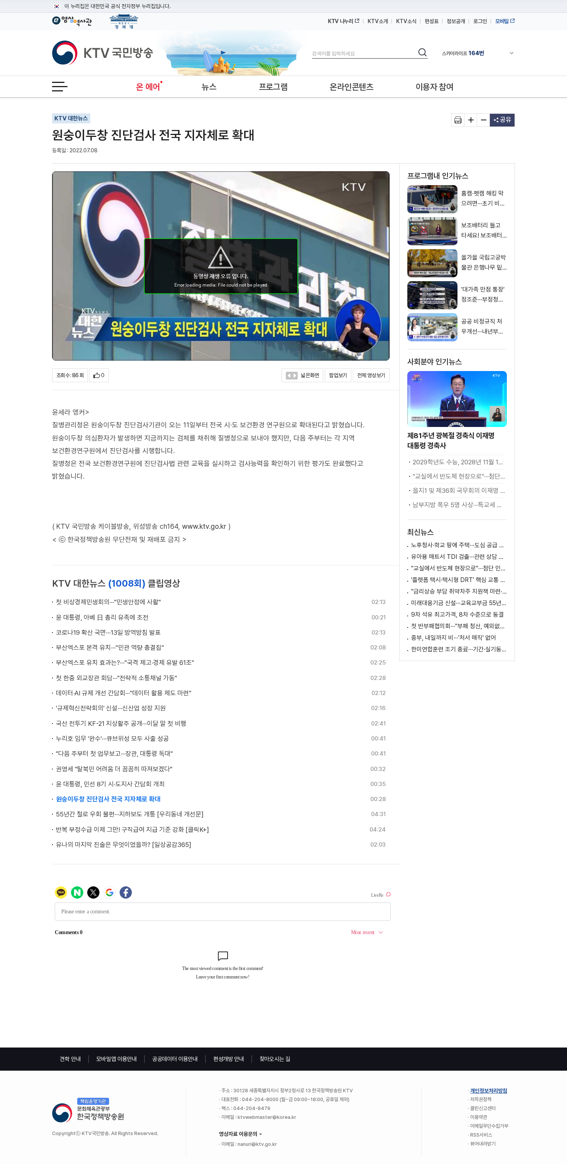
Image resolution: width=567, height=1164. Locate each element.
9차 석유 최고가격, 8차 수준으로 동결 (457, 614)
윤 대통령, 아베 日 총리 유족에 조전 (102, 617)
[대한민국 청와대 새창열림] (124, 18)
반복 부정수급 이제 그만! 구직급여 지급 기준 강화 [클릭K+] (132, 829)
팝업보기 (338, 375)
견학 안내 (70, 1059)
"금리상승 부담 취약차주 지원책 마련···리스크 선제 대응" (459, 591)
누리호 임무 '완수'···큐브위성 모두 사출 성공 (112, 738)
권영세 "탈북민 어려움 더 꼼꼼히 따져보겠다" (114, 769)
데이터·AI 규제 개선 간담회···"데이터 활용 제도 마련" (123, 693)
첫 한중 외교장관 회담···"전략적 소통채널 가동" (116, 678)
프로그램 (273, 87)
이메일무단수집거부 (489, 1126)
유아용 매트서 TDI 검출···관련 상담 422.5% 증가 (459, 556)
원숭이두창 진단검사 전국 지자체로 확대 (108, 799)
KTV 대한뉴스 (71, 118)
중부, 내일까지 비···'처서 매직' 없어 (453, 637)
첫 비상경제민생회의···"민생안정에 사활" (108, 602)
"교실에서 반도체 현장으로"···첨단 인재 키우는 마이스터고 (459, 476)
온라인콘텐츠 (351, 87)
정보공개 (456, 21)
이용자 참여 (435, 87)
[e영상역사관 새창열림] (72, 20)
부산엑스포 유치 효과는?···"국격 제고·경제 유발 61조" (125, 662)
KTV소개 (378, 21)
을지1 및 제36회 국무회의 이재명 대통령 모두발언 (459, 490)
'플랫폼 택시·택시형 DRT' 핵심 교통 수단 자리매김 (459, 580)
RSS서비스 (481, 1135)
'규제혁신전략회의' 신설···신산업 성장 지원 (111, 708)
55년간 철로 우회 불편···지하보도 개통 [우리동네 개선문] (130, 814)
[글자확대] (470, 120)
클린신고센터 (483, 1108)
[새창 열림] (458, 120)
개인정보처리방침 (488, 1091)
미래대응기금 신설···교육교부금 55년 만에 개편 (459, 603)
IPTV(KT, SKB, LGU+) (474, 53)
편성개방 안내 (228, 1059)
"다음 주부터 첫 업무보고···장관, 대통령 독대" (114, 753)
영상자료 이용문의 (238, 1134)
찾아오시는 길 (275, 1059)
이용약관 (478, 1117)
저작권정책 (480, 1099)
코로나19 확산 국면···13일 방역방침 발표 (108, 632)
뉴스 (209, 87)
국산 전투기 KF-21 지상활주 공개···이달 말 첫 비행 (121, 723)
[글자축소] (483, 120)
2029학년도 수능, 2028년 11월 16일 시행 (459, 462)
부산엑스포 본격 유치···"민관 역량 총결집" (110, 647)
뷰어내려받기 (483, 1144)
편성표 (432, 21)
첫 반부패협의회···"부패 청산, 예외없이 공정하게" (459, 626)
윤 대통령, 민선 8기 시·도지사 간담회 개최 (110, 784)
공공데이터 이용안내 (175, 1059)
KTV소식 (406, 21)
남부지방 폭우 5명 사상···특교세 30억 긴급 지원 (459, 505)
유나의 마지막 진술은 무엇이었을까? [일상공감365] (123, 845)
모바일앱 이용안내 (116, 1059)
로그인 (480, 21)
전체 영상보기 (371, 375)
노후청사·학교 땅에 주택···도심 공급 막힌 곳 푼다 (459, 545)
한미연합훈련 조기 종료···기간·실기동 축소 (459, 649)
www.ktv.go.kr (204, 526)
